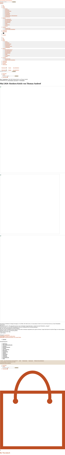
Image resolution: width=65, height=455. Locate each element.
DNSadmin (22, 80)
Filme (6, 23)
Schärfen (4, 348)
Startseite (4, 339)
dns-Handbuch (8, 19)
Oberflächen (5, 354)
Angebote (4, 346)
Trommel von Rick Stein (7, 336)
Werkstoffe (5, 355)
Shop (4, 6)
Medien (4, 17)
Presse (6, 25)
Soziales (4, 27)
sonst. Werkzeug (6, 349)
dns (3, 5)
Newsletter (5, 31)
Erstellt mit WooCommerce (5, 363)
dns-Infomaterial (8, 20)
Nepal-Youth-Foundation (10, 29)
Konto (10, 67)
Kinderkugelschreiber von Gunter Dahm (10, 337)
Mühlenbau (5, 343)
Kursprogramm (8, 11)
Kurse (4, 7)
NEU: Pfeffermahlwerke (7, 344)
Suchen (14, 1)
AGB (20, 360)
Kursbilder (7, 9)
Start (1, 79)
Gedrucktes (5, 356)
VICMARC (7, 24)
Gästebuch (5, 30)
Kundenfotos (7, 22)
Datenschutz (24, 360)
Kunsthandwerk (6, 357)
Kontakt (4, 34)
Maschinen (5, 350)
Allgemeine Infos (8, 46)
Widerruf (36, 360)
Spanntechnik (5, 351)
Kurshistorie (7, 16)
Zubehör (4, 352)
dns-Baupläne (8, 21)
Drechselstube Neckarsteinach (6, 0)
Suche (4, 74)
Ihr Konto (4, 73)
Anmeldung (7, 14)
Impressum (5, 64)
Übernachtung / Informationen (11, 15)
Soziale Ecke (7, 28)
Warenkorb (4, 67)
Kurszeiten (7, 12)
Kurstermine (7, 13)
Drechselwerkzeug (6, 347)
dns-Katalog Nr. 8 (8, 49)
